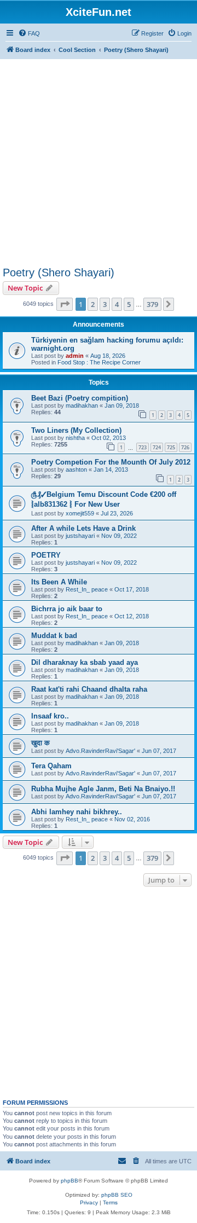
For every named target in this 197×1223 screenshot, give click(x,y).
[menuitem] (29, 33)
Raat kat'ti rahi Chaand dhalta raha (89, 689)
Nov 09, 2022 (119, 535)
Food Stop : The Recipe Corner (99, 362)
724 (157, 447)
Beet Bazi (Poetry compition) (79, 398)
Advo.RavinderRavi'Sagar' (100, 750)
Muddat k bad (54, 635)
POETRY (46, 555)
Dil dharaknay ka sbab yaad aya (84, 662)
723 (142, 447)
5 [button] (129, 304)
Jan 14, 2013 (111, 469)
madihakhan (82, 405)
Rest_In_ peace (87, 589)
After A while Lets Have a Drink (83, 528)
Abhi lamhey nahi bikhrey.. (76, 812)
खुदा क (40, 743)
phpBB (69, 1181)
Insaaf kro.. (50, 716)
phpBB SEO (116, 1195)
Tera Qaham (51, 766)
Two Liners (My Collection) (76, 430)
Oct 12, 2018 (131, 616)
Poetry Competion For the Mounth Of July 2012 (110, 462)
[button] (64, 304)
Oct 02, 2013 (108, 437)
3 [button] (105, 304)
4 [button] (117, 304)
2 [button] (93, 304)
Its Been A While (59, 582)
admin (75, 355)
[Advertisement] (98, 159)
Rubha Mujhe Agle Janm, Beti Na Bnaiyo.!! (103, 789)
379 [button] (152, 304)
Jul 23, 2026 (117, 513)
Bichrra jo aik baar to (66, 609)
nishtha (75, 437)
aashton (76, 469)
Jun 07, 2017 (159, 750)
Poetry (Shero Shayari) (58, 272)
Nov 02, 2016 (132, 819)
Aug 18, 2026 (107, 355)
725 (171, 447)
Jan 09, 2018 (122, 405)
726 (185, 447)
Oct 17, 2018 (131, 589)
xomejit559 (80, 513)
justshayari (80, 535)
